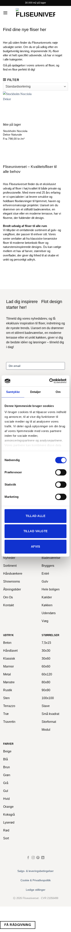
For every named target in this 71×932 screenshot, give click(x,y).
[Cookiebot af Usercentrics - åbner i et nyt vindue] (50, 380)
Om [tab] (58, 392)
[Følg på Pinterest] (37, 858)
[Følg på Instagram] (33, 858)
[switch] (60, 472)
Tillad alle (35, 516)
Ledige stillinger (35, 889)
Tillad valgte (35, 531)
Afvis (35, 546)
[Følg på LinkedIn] (42, 858)
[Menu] (5, 13)
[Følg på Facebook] (28, 858)
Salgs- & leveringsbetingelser (35, 871)
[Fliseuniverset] (35, 13)
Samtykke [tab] (13, 392)
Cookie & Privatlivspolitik (36, 880)
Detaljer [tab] (35, 392)
